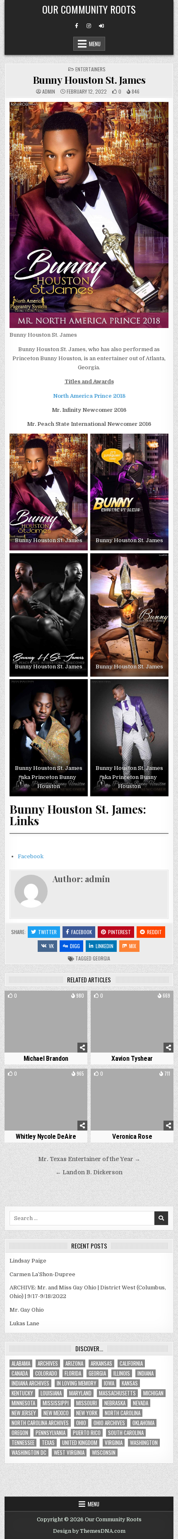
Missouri (86, 1403)
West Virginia (69, 1452)
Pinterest (119, 931)
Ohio (81, 1423)
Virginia (114, 1443)
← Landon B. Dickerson (89, 1172)
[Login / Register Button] (101, 26)
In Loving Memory (76, 1383)
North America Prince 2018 (89, 396)
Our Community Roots (89, 9)
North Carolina (122, 1413)
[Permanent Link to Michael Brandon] (46, 1022)
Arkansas (101, 1363)
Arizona (74, 1363)
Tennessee (23, 1443)
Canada (20, 1373)
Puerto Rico (87, 1433)
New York (86, 1413)
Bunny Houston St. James (89, 79)
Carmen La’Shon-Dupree (42, 1274)
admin (48, 91)
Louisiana (51, 1393)
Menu (95, 44)
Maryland (80, 1393)
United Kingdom (79, 1443)
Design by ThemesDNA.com (89, 1531)
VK (51, 945)
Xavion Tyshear (132, 1058)
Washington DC (29, 1452)
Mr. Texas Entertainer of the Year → (89, 1159)
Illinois (121, 1373)
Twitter (47, 931)
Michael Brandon (46, 1058)
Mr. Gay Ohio (27, 1310)
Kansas (130, 1383)
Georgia (101, 958)
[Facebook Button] (76, 26)
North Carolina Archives (40, 1423)
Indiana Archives (30, 1383)
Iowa (109, 1383)
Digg (75, 945)
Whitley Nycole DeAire (46, 1136)
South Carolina (126, 1433)
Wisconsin (103, 1452)
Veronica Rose (132, 1136)
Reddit (154, 931)
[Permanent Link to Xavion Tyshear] (132, 1022)
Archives (48, 1363)
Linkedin (104, 945)
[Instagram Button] (89, 26)
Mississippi (56, 1403)
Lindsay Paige (28, 1261)
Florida (73, 1373)
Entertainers (90, 69)
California (131, 1363)
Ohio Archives (109, 1423)
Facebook (30, 856)
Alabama (21, 1363)
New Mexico (56, 1413)
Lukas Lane (24, 1323)
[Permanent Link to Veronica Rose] (132, 1100)
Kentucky (22, 1393)
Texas (48, 1443)
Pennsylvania (50, 1433)
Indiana (145, 1373)
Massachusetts (117, 1393)
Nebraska (114, 1403)
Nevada (140, 1403)
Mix (132, 945)
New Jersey (24, 1413)
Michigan (153, 1393)
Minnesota (23, 1403)
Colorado (46, 1373)
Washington (144, 1443)
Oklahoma (143, 1423)
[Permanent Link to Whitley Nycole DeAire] (46, 1100)
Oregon (20, 1433)
